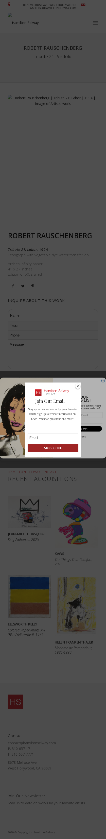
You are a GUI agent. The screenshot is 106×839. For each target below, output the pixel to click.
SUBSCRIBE (53, 448)
